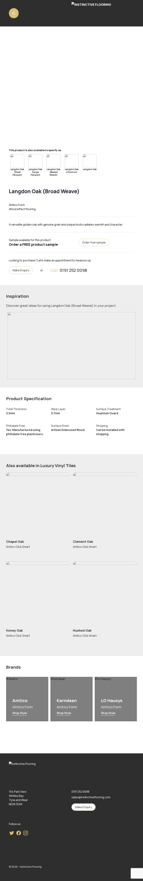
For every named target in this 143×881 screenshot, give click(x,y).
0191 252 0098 (73, 270)
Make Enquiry (21, 270)
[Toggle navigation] (14, 13)
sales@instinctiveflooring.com (91, 797)
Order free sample (94, 242)
